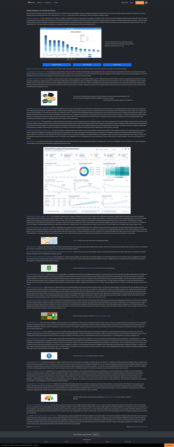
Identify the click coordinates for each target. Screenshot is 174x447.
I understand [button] (169, 445)
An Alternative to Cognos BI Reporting (138, 426)
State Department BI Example (34, 121)
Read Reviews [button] (117, 64)
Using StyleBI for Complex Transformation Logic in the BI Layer (42, 415)
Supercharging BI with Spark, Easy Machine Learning (39, 130)
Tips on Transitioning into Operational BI (36, 274)
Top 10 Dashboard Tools (32, 322)
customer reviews (63, 15)
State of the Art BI (31, 141)
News (87, 441)
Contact (66, 441)
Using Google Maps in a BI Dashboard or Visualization (39, 384)
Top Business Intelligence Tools (34, 331)
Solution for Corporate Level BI (34, 68)
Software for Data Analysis (33, 18)
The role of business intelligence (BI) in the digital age (39, 257)
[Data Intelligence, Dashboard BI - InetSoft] (31, 2)
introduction (84, 355)
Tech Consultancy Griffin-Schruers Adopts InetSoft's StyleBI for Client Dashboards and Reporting (49, 251)
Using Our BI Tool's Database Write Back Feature (38, 405)
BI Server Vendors (35, 426)
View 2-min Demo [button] (87, 64)
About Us (46, 441)
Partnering (107, 441)
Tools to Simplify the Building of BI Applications (38, 300)
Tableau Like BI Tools (32, 247)
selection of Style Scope (110, 397)
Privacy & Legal (128, 441)
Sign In (131, 2)
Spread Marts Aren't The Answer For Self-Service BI (39, 108)
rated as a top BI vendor (90, 268)
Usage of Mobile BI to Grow (33, 362)
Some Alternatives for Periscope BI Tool (36, 71)
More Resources (87, 439)
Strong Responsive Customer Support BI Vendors (38, 216)
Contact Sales (124, 2)
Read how (75, 240)
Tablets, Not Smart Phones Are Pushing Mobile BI (38, 227)
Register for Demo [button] (56, 64)
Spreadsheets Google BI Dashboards (35, 78)
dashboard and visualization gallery (102, 316)
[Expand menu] (42, 2)
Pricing (56, 2)
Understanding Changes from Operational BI (37, 338)
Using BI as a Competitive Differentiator (36, 371)
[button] (41, 3)
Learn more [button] (35, 445)
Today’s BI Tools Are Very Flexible (35, 287)
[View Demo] (70, 44)
